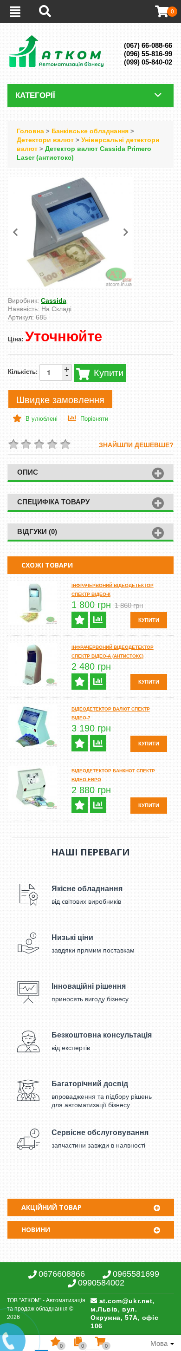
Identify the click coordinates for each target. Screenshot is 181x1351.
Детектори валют (46, 140)
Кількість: (39, 372)
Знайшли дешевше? (136, 445)
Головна (30, 131)
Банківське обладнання (90, 131)
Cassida (53, 300)
